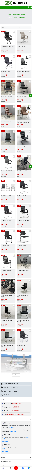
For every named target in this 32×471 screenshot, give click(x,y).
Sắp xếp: (5, 28)
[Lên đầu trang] (29, 465)
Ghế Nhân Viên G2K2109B (23, 71)
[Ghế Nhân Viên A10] (8, 212)
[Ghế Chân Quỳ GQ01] (8, 137)
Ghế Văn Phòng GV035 (22, 171)
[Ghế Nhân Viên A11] (24, 187)
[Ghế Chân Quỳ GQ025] (8, 162)
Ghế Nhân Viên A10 (5, 220)
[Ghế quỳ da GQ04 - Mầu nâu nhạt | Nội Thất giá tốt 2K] (24, 112)
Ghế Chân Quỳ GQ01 (6, 146)
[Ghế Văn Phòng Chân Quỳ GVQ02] (24, 311)
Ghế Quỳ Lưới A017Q (22, 96)
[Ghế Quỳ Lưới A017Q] (24, 87)
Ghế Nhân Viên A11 (21, 196)
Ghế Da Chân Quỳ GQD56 (7, 320)
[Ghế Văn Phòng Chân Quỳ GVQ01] (8, 336)
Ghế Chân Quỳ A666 (6, 245)
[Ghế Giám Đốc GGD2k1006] (8, 37)
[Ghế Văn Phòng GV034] (8, 187)
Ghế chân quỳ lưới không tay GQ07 (8, 296)
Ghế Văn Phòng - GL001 (23, 270)
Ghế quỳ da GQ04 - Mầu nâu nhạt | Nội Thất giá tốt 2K (24, 121)
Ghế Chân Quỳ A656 (6, 270)
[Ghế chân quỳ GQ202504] (8, 87)
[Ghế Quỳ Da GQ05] (24, 37)
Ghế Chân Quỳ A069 (22, 245)
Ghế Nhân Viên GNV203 (23, 220)
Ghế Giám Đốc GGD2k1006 (7, 46)
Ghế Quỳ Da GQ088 (21, 146)
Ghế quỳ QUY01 (21, 345)
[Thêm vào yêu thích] (14, 32)
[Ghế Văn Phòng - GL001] (24, 261)
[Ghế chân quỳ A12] (8, 62)
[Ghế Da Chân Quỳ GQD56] (8, 311)
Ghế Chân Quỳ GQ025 (6, 171)
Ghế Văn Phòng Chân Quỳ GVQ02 (23, 321)
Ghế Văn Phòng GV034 (6, 196)
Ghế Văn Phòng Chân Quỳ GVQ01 (7, 346)
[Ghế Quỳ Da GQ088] (24, 137)
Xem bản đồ (11, 427)
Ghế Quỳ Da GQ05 (21, 46)
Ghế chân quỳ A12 (5, 71)
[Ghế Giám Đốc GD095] (8, 112)
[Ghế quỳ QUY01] (24, 336)
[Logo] (16, 3)
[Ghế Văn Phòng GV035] (24, 162)
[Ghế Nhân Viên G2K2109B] (24, 62)
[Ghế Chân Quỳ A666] (8, 237)
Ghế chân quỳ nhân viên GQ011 (22, 296)
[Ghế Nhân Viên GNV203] (24, 212)
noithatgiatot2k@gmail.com (15, 414)
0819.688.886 (16, 407)
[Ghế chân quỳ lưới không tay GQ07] (8, 286)
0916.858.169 (16, 403)
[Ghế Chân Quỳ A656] (8, 261)
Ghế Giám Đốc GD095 (6, 121)
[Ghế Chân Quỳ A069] (24, 237)
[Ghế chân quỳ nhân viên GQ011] (24, 286)
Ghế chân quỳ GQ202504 (7, 96)
